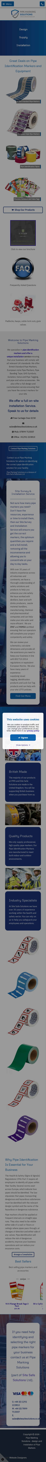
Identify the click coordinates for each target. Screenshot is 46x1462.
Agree (24, 737)
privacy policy (33, 730)
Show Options (22, 745)
